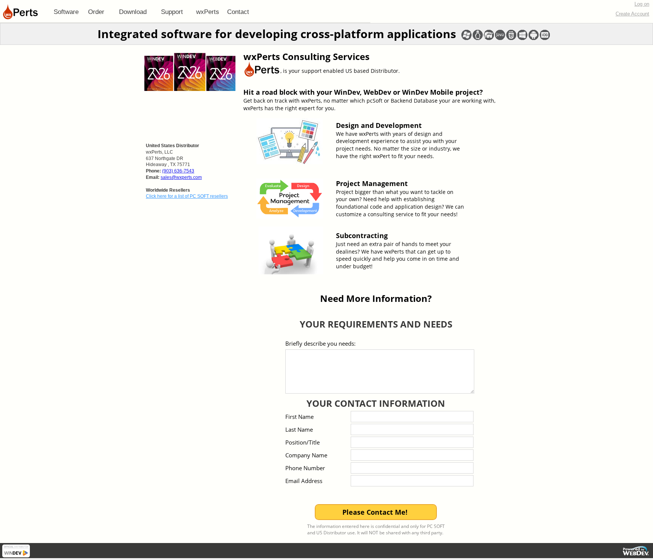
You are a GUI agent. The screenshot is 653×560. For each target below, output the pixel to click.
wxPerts (207, 11)
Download (133, 11)
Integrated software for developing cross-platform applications (276, 34)
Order (96, 11)
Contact (238, 11)
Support (172, 11)
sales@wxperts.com (181, 177)
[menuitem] (66, 11)
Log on (641, 4)
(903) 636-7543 (178, 171)
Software (66, 11)
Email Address (303, 481)
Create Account (632, 14)
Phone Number (305, 468)
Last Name (299, 429)
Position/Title (302, 442)
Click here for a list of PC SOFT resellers (187, 196)
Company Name (306, 455)
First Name (299, 416)
